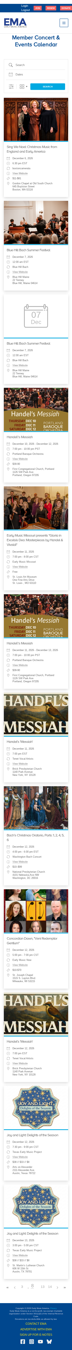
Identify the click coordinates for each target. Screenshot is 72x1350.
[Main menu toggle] (64, 23)
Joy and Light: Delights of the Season (32, 1135)
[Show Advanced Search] (11, 86)
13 (43, 1287)
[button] (38, 8)
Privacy (53, 1308)
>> (64, 1287)
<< (7, 1287)
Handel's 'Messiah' (20, 742)
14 (50, 1287)
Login (24, 5)
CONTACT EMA (36, 1323)
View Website (20, 173)
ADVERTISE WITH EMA (36, 1329)
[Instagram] (31, 1341)
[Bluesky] (49, 1341)
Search (48, 86)
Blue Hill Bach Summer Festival (28, 250)
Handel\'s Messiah (20, 437)
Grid (22, 86)
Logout (25, 10)
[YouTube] (40, 1341)
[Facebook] (22, 1341)
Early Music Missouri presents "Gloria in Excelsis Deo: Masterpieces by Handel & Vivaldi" (35, 540)
